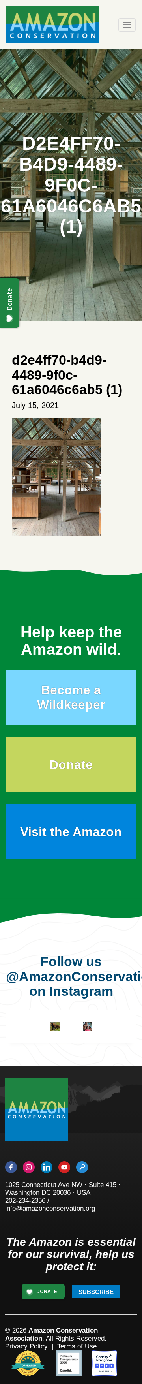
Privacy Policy (26, 1346)
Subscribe (96, 1291)
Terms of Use (77, 1346)
